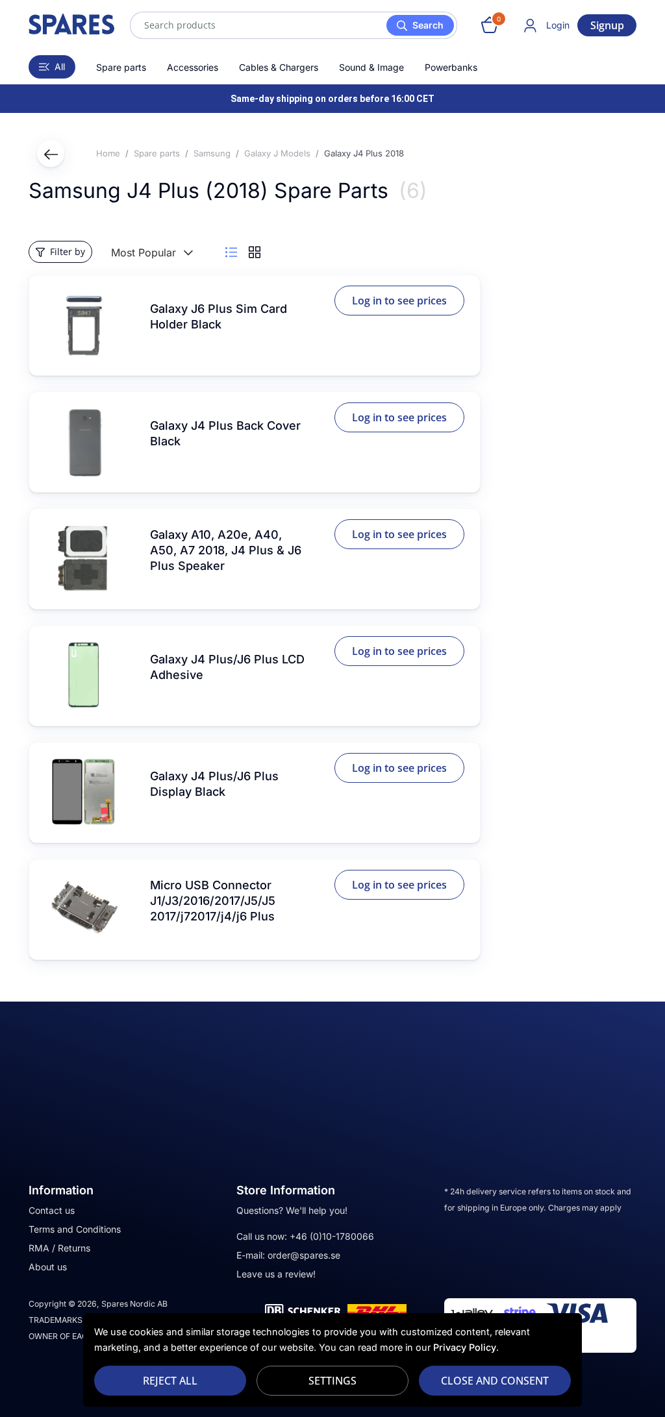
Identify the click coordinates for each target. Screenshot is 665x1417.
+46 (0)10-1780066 (332, 1236)
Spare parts (121, 67)
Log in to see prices (399, 300)
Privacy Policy (464, 1347)
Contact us (52, 1210)
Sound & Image (371, 67)
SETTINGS (332, 1381)
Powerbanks (451, 67)
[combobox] (293, 25)
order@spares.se (304, 1255)
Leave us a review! (276, 1273)
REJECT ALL (170, 1381)
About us (48, 1266)
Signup (607, 25)
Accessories (192, 67)
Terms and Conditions (75, 1229)
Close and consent (495, 1381)
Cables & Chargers (278, 67)
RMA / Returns (59, 1247)
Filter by (67, 251)
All (60, 66)
